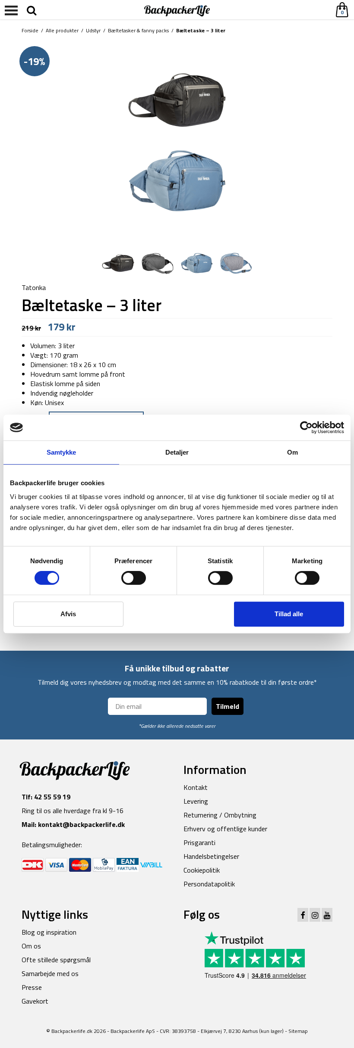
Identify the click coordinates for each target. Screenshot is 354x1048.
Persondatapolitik (209, 884)
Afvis (68, 614)
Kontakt (195, 787)
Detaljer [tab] (177, 452)
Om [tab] (292, 452)
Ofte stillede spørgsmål (56, 959)
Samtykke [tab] (61, 452)
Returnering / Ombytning (219, 815)
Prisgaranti (199, 842)
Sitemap (298, 1031)
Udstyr (93, 30)
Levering (195, 801)
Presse (32, 987)
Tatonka (34, 287)
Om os (31, 946)
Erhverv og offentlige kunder (225, 828)
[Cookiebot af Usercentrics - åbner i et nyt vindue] (306, 427)
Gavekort (35, 1001)
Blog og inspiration (49, 932)
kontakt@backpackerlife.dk (81, 824)
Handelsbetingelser (211, 856)
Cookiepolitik (201, 870)
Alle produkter (62, 30)
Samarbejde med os (50, 973)
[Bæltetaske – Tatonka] (177, 139)
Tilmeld (227, 706)
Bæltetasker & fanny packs (138, 30)
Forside (30, 30)
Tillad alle (289, 614)
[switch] (133, 578)
